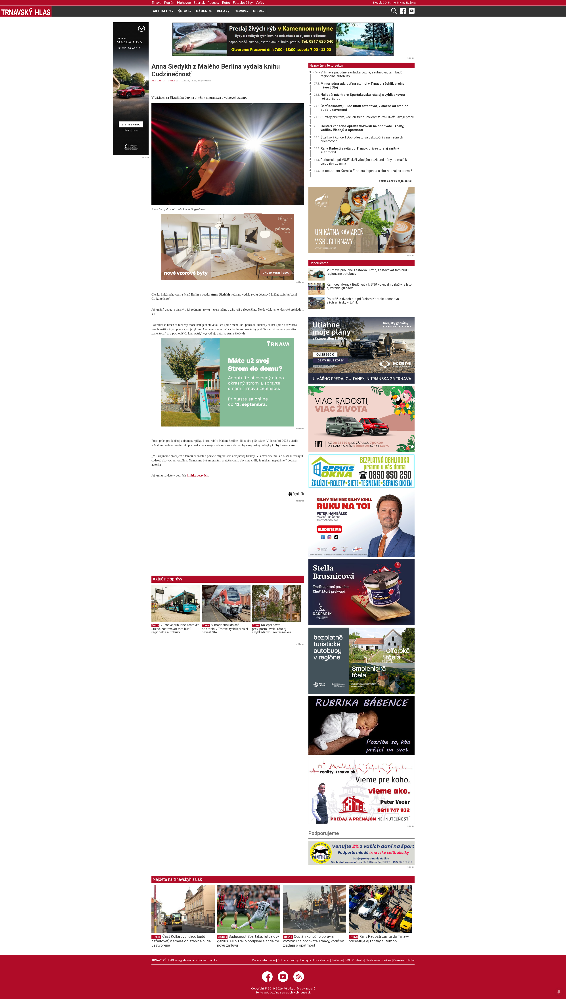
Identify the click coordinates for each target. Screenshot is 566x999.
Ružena (411, 2)
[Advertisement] (188, 534)
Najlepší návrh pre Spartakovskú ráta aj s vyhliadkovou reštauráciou (271, 628)
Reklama (337, 960)
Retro (226, 3)
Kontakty (358, 960)
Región (169, 3)
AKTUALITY (158, 80)
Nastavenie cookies (378, 960)
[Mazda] (131, 88)
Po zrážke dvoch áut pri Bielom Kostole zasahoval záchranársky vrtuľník (363, 301)
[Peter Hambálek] (361, 523)
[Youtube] (412, 11)
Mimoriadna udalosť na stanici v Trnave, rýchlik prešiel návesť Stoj (225, 628)
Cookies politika (404, 960)
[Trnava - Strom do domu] (227, 382)
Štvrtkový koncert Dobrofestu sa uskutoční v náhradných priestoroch (362, 139)
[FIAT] (361, 419)
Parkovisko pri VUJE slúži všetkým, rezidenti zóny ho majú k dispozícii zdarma (364, 161)
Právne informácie (263, 960)
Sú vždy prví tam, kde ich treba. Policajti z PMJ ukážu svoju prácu (367, 117)
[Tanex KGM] (361, 350)
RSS (347, 960)
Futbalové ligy (243, 3)
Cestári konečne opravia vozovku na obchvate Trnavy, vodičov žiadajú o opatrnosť (362, 128)
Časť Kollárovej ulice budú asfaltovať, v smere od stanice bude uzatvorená (364, 108)
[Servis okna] (361, 471)
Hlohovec (184, 3)
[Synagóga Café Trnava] (361, 220)
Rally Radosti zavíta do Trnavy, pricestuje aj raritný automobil (360, 150)
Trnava (156, 3)
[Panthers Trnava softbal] (361, 853)
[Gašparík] (361, 592)
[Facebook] (403, 11)
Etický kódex (321, 960)
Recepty (213, 3)
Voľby (260, 3)
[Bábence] (361, 725)
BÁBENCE (204, 11)
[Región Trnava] (361, 661)
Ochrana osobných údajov (294, 960)
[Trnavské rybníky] (283, 39)
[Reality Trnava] (361, 790)
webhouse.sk (302, 992)
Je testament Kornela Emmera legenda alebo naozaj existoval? (366, 171)
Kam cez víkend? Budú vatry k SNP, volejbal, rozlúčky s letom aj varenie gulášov (371, 286)
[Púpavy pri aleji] (227, 246)
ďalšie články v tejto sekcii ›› (397, 181)
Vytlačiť (298, 494)
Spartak (199, 3)
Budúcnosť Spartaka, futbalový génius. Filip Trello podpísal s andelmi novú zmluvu (248, 940)
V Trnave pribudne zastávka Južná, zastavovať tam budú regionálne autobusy (175, 628)
